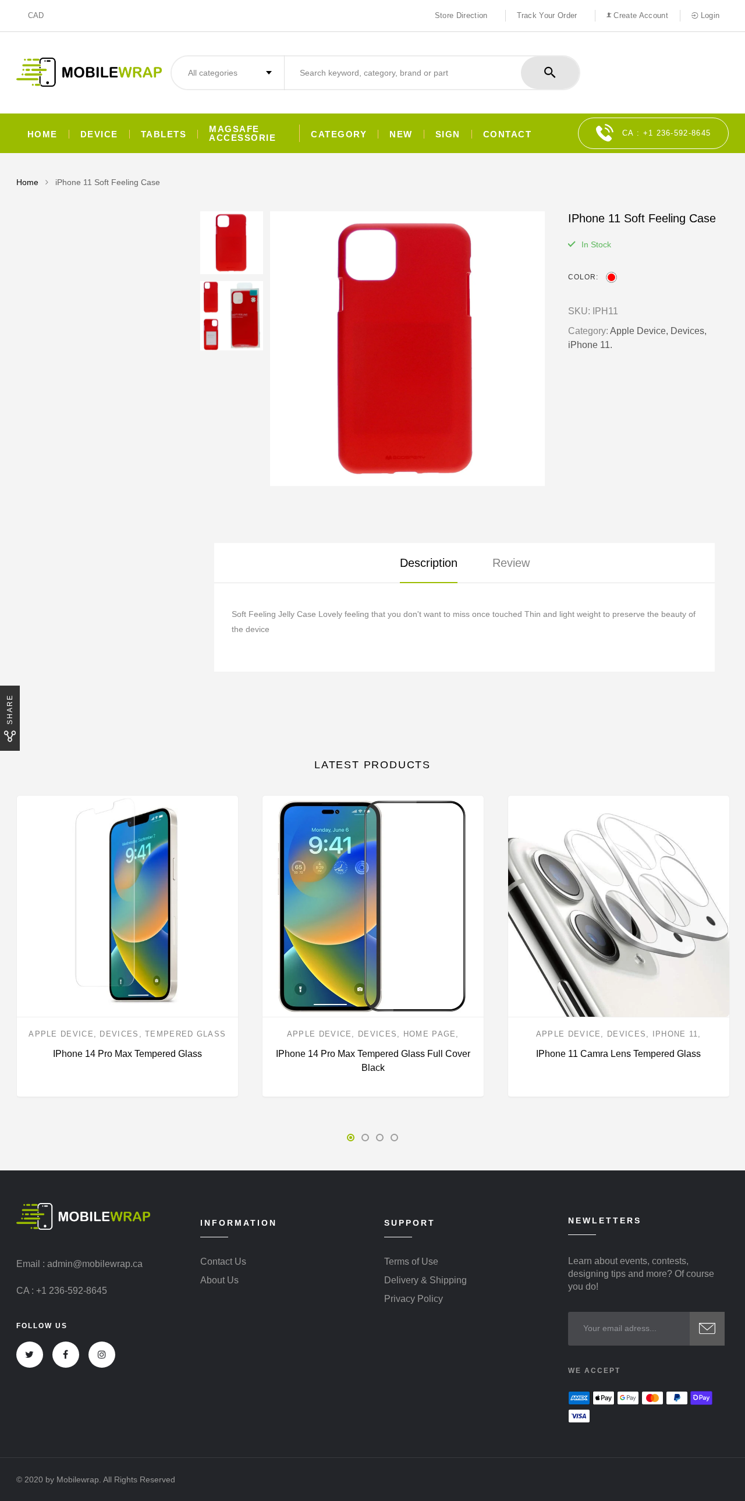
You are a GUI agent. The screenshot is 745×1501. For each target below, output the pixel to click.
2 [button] (365, 1137)
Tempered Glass (185, 1034)
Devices (119, 1034)
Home (42, 134)
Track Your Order (547, 15)
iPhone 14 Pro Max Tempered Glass (127, 1054)
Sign (447, 134)
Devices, (688, 331)
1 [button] (350, 1137)
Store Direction (461, 15)
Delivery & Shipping (425, 1280)
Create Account (639, 15)
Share (10, 709)
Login (708, 15)
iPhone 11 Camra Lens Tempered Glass (618, 1054)
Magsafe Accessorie (242, 133)
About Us (219, 1280)
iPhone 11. (590, 345)
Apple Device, (639, 331)
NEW (401, 134)
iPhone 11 (675, 1034)
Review (511, 562)
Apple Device (61, 1034)
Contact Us (223, 1261)
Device (99, 134)
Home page (429, 1034)
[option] (407, 348)
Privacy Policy (413, 1299)
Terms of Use (411, 1261)
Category (339, 134)
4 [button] (394, 1137)
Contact (507, 134)
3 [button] (380, 1137)
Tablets (164, 134)
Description (428, 562)
